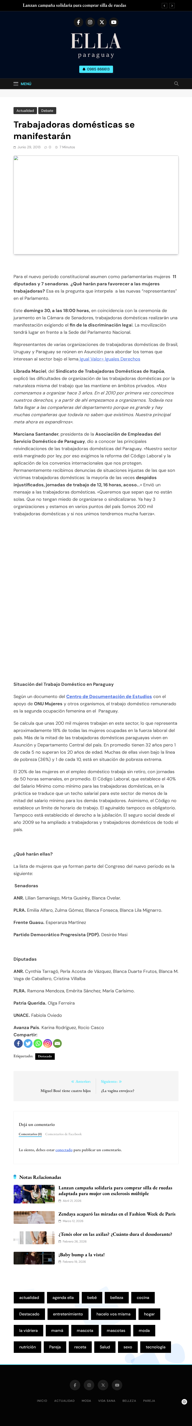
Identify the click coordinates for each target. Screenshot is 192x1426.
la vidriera (28, 1330)
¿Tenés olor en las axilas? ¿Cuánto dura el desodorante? (115, 1234)
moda (144, 1330)
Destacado (45, 1056)
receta (80, 1347)
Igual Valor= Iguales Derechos (109, 359)
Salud (105, 1347)
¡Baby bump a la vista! (81, 1254)
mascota (85, 1330)
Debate (47, 110)
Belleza (129, 1401)
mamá (57, 1330)
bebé (92, 1297)
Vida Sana (107, 1401)
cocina (143, 1297)
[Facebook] (18, 1043)
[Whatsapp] (38, 1043)
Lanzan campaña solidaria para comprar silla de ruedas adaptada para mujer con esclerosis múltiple (74, 5)
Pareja (55, 1347)
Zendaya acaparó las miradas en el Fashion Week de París (117, 1214)
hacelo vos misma (113, 1314)
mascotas (116, 1330)
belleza (116, 1297)
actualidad (29, 1297)
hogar (149, 1314)
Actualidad (25, 110)
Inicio (42, 1401)
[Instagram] (47, 1043)
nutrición (27, 1347)
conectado (64, 1149)
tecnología (156, 1347)
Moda (86, 1401)
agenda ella (63, 1297)
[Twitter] (28, 1043)
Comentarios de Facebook (63, 1134)
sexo (128, 1347)
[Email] (57, 1043)
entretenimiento (68, 1314)
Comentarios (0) (30, 1134)
